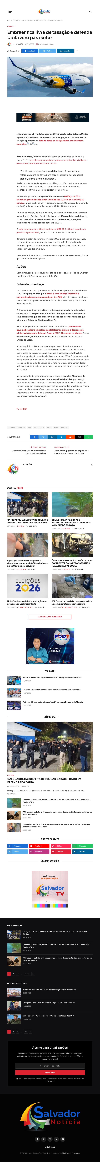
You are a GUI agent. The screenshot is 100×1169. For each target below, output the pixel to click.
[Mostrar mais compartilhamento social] (76, 51)
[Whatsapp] (9, 139)
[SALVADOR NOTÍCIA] (50, 11)
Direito (10, 26)
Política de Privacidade (71, 1153)
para (42, 428)
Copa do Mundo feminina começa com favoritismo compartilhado (52, 690)
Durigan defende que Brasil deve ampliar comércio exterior (49, 1003)
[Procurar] (90, 11)
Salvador (66, 529)
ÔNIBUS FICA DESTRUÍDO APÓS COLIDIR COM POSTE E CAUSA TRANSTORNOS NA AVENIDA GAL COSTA (72, 563)
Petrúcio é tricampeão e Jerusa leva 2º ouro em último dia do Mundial (53, 702)
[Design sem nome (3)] (52, 121)
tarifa (56, 428)
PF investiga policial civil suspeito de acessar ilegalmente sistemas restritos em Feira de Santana (57, 813)
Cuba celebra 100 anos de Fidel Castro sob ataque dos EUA (48, 1016)
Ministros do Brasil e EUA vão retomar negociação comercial (49, 990)
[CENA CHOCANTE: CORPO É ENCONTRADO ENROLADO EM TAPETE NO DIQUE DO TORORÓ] (72, 504)
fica (29, 428)
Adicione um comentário (50, 617)
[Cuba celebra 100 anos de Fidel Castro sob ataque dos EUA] (14, 1019)
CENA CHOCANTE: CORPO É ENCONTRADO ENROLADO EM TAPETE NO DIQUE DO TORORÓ (71, 523)
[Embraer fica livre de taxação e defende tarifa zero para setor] (50, 77)
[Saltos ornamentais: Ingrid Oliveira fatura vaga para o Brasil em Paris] (14, 680)
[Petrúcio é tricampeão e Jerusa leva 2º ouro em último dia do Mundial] (14, 705)
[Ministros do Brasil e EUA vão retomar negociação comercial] (14, 992)
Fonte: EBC (21, 409)
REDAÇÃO (19, 44)
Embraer (21, 428)
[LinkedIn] (9, 133)
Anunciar (50, 1147)
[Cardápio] (10, 11)
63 (26, 1032)
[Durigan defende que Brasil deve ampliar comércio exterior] (14, 1006)
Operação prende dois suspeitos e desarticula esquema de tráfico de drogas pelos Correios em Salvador (27, 563)
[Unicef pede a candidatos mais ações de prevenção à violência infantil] (27, 586)
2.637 (27, 974)
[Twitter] (9, 116)
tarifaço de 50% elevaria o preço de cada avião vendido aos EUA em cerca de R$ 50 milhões (50, 199)
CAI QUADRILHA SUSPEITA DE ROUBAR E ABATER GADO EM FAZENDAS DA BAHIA (27, 521)
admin (33, 569)
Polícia (20, 526)
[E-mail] (9, 127)
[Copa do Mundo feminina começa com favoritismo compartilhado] (14, 693)
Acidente (66, 569)
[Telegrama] (9, 122)
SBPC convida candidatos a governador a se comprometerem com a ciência (72, 602)
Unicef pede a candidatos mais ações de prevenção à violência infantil (27, 602)
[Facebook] (9, 110)
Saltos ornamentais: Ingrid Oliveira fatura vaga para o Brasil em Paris (52, 677)
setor (49, 428)
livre (35, 428)
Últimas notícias (25, 607)
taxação (64, 428)
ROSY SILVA (33, 526)
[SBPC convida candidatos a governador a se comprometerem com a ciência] (72, 586)
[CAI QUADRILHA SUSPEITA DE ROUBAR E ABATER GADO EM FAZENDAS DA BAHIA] (27, 504)
